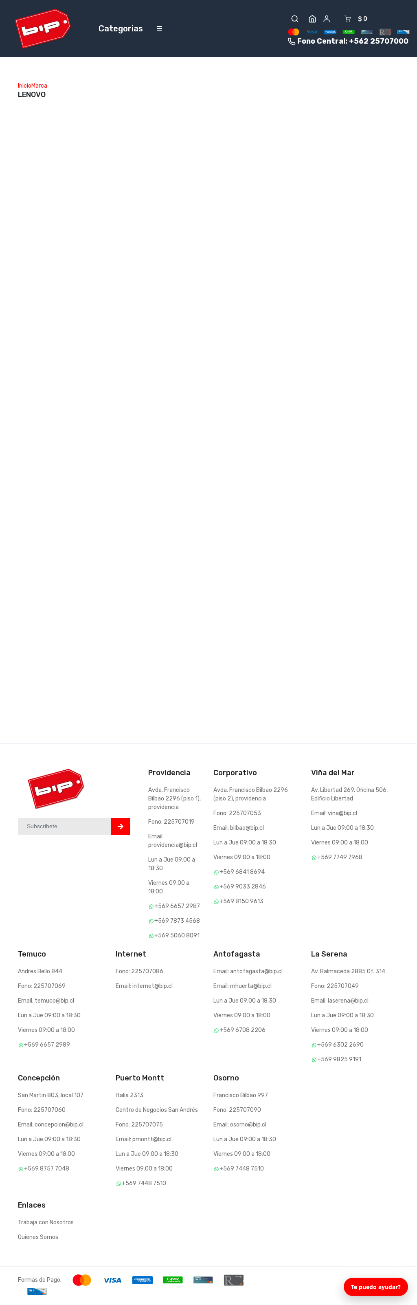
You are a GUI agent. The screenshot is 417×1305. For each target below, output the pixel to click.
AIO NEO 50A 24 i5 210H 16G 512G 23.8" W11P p (45, 165)
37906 (287, 167)
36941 (91, 601)
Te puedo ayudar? (376, 1287)
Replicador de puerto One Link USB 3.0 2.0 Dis (45, 651)
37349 (222, 445)
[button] (295, 18)
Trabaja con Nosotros (46, 1222)
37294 (353, 454)
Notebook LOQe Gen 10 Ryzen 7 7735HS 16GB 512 (109, 338)
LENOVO (28, 148)
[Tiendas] (312, 19)
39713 (156, 159)
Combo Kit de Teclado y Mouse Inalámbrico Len (303, 199)
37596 (287, 289)
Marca (39, 85)
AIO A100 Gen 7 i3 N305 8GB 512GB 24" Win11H (302, 321)
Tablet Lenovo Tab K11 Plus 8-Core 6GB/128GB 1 (368, 486)
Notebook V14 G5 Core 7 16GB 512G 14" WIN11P (236, 321)
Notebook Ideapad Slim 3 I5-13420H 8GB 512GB (107, 634)
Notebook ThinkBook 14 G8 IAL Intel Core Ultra (175, 191)
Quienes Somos (38, 1237)
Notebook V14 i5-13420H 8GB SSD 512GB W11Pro (171, 338)
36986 (27, 133)
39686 (222, 133)
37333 (287, 462)
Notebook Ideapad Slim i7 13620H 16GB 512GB (371, 330)
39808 (92, 159)
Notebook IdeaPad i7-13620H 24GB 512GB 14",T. (172, 486)
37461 (91, 454)
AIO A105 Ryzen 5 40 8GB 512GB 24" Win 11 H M (240, 165)
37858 (92, 306)
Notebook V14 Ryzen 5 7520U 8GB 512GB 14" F (110, 486)
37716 (156, 306)
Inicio (24, 85)
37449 (157, 454)
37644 (222, 289)
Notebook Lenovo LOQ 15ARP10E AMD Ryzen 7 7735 (108, 191)
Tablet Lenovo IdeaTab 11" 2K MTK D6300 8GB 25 (237, 477)
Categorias (121, 28)
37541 (352, 298)
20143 (26, 618)
